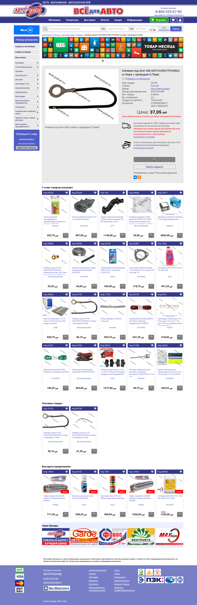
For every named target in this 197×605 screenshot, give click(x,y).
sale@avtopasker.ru (26, 139)
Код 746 (104, 192)
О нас (116, 570)
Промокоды (120, 577)
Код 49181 (105, 345)
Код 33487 (134, 243)
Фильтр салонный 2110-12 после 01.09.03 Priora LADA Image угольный (55, 320)
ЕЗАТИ (169, 327)
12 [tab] (140, 59)
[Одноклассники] (139, 177)
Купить (66, 235)
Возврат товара (121, 584)
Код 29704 (105, 243)
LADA (55, 327)
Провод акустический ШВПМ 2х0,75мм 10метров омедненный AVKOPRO (141, 320)
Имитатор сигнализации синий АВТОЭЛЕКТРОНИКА (83, 370)
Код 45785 (77, 408)
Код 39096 (48, 243)
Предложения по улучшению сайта (97, 589)
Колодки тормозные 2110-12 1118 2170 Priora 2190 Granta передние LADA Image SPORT (113, 371)
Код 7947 (105, 471)
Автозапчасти (21, 75)
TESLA (112, 276)
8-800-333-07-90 (168, 11)
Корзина (161, 20)
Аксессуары (20, 96)
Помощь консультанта (27, 39)
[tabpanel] (112, 47)
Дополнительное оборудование (22, 101)
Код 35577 (163, 192)
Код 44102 (77, 471)
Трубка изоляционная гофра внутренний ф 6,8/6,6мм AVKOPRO (84, 270)
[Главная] (29, 10)
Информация (134, 20)
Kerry (84, 505)
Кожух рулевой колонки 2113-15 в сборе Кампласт (84, 218)
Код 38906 (134, 192)
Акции (117, 573)
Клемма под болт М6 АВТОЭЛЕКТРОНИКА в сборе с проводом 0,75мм (84, 320)
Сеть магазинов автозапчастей (66, 2)
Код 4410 (162, 294)
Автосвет (19, 79)
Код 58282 (77, 243)
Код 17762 (105, 294)
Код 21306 (77, 345)
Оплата (105, 20)
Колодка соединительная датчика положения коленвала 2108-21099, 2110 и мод (141, 372)
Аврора (55, 226)
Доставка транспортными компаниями (160, 576)
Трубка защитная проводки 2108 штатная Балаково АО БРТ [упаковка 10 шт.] (112, 219)
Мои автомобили (164, 28)
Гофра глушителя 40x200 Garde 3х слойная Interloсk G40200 (54, 498)
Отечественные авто (23, 67)
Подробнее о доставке (144, 136)
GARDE (55, 505)
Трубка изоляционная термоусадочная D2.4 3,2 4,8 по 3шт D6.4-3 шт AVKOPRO (169, 371)
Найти (176, 28)
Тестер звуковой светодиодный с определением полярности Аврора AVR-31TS (55, 220)
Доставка (89, 20)
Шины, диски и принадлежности (22, 125)
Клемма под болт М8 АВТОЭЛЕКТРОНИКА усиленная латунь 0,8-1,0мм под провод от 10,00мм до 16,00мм (55, 271)
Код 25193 (77, 294)
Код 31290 (134, 345)
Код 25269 (77, 192)
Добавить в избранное (137, 78)
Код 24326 (163, 345)
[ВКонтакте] (135, 177)
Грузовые (19, 71)
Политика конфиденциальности (124, 589)
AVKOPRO (84, 276)
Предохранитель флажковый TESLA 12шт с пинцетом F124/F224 (113, 270)
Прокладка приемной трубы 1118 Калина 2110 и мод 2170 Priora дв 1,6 (141, 270)
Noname (112, 327)
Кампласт (84, 226)
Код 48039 (48, 294)
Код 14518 (48, 471)
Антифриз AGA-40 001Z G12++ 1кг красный (170, 269)
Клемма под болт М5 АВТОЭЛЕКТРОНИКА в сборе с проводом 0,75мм (84, 435)
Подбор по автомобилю (25, 46)
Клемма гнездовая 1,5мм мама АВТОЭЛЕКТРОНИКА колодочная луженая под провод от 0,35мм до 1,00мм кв (141, 220)
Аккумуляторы (21, 92)
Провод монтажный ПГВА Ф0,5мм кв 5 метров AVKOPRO (56, 370)
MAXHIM (169, 505)
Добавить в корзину (154, 159)
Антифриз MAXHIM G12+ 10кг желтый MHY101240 (170, 497)
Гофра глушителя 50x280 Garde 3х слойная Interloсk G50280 (140, 498)
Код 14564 (134, 471)
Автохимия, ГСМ (22, 84)
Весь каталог (20, 57)
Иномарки (19, 63)
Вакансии (93, 580)
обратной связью (26, 147)
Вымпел (169, 226)
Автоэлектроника (22, 88)
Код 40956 (163, 471)
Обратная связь (122, 580)
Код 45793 (134, 294)
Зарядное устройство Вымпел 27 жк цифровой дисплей (170, 218)
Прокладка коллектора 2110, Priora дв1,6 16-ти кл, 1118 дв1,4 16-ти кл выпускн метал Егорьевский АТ (170, 321)
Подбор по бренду (23, 52)
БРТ (112, 226)
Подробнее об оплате (144, 147)
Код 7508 (162, 243)
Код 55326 (48, 192)
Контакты (93, 584)
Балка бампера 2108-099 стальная (111, 319)
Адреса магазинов (97, 570)
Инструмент (20, 107)
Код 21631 (48, 345)
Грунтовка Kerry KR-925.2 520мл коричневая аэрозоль (112, 497)
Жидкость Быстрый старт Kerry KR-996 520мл (82, 497)
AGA (169, 276)
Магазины (55, 20)
